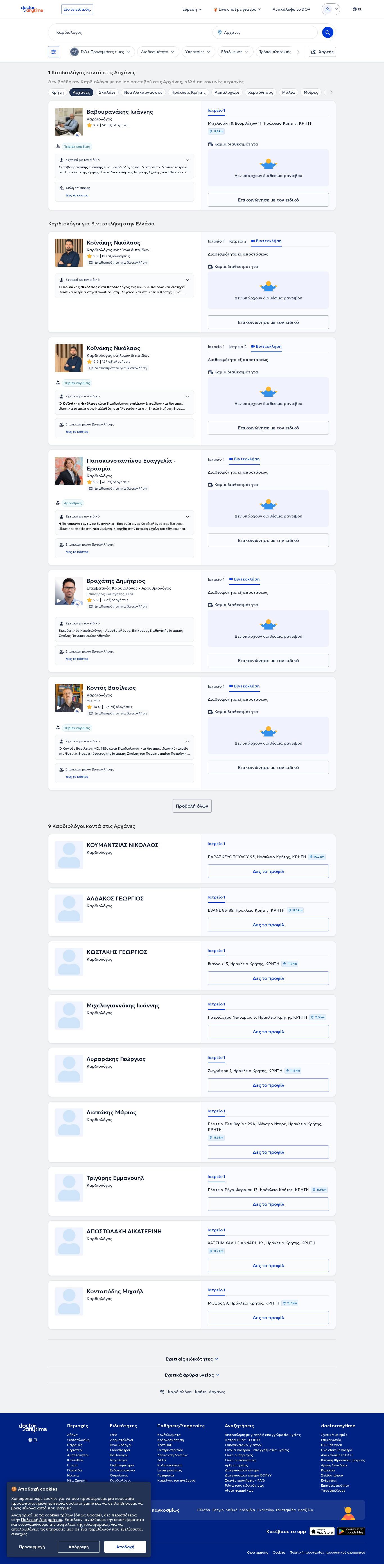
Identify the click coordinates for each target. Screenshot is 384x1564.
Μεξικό (231, 1510)
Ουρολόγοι (119, 1475)
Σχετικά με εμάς (334, 1435)
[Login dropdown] (331, 9)
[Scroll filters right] (295, 51)
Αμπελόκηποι (78, 1455)
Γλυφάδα (74, 1470)
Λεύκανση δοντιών (172, 1455)
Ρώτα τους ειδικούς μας (244, 1485)
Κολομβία (247, 1510)
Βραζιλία (305, 1510)
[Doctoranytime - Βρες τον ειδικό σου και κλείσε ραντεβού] (162, 1391)
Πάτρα (72, 1465)
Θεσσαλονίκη (78, 1440)
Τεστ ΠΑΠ (164, 1445)
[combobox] (129, 32)
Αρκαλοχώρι (227, 92)
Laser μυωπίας (169, 1470)
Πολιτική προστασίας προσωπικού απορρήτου (327, 1552)
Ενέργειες (329, 1480)
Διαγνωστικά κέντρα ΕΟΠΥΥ (248, 1475)
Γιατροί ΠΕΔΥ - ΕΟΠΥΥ (242, 1440)
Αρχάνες (81, 92)
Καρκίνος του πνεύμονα (176, 1480)
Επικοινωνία (331, 1440)
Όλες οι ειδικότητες (241, 1460)
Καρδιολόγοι (180, 1391)
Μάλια (288, 92)
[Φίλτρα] (53, 51)
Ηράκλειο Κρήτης (188, 92)
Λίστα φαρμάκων (239, 1490)
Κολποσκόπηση (169, 1465)
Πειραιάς (74, 1445)
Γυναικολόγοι (121, 1445)
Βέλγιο (218, 1510)
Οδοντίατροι (120, 1450)
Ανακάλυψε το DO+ (337, 1455)
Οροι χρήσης (257, 1552)
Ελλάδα (203, 1510)
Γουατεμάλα (286, 1510)
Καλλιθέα (75, 1460)
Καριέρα (328, 1470)
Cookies (279, 1552)
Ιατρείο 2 (238, 241)
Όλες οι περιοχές (239, 1455)
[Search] (327, 32)
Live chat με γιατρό (336, 1450)
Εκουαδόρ (265, 1510)
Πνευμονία (165, 1475)
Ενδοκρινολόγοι (122, 1470)
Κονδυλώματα (169, 1435)
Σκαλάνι (107, 92)
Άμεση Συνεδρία (334, 1465)
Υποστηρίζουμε (333, 1490)
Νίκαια (73, 1475)
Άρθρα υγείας (236, 1465)
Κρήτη (57, 92)
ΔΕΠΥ (161, 1460)
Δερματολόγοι (121, 1440)
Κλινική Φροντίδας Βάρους (343, 1460)
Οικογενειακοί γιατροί (243, 1445)
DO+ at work (331, 1445)
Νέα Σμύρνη (77, 1480)
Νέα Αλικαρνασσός (143, 92)
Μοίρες (311, 92)
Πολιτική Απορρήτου (41, 1519)
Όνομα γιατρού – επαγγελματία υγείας (257, 1450)
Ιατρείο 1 (216, 110)
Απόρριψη (79, 1546)
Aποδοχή (125, 1546)
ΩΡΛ (113, 1435)
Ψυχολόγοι (118, 1460)
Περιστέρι (75, 1450)
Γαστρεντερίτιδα (170, 1450)
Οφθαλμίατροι (122, 1465)
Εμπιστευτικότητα (335, 1485)
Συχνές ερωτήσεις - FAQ (245, 1480)
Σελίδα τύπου (332, 1475)
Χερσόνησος (260, 92)
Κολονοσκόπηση (170, 1440)
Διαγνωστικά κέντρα (242, 1470)
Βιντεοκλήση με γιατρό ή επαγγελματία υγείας (263, 1435)
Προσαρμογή (32, 1546)
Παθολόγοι (119, 1455)
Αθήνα (72, 1435)
